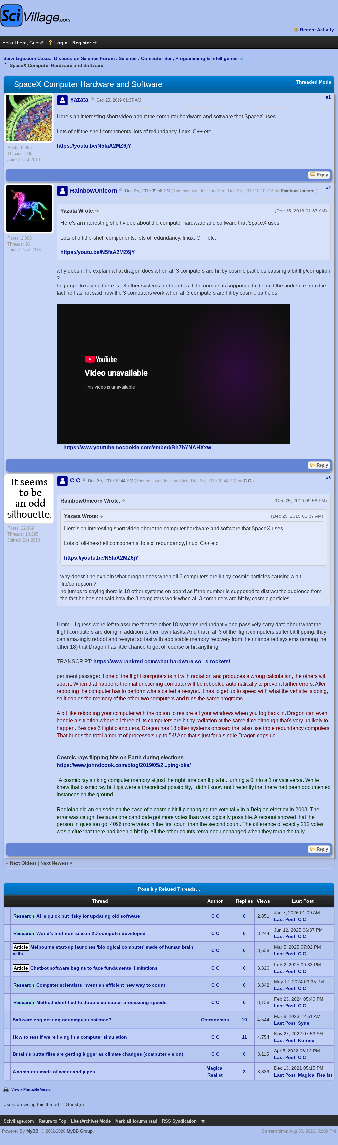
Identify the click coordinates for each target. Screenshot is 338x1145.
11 (244, 1037)
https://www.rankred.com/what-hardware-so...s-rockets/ (161, 661)
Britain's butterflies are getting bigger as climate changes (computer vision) (98, 1054)
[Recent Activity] (313, 29)
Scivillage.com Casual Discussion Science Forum (59, 58)
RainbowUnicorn (298, 191)
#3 (328, 478)
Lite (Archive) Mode (91, 1121)
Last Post (284, 919)
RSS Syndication (179, 1121)
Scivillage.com (19, 1121)
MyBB (32, 1131)
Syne (303, 1023)
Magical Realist (315, 1075)
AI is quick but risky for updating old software (88, 916)
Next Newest (54, 863)
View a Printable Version (32, 1089)
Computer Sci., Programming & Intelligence (189, 58)
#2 (328, 187)
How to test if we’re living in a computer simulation (70, 1037)
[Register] (85, 42)
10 (244, 1019)
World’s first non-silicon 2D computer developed (91, 933)
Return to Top (52, 1121)
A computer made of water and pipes (54, 1071)
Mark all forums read (136, 1121)
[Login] (58, 42)
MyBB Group (80, 1131)
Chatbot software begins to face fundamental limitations (94, 968)
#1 (328, 97)
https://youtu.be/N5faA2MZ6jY (94, 146)
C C (247, 480)
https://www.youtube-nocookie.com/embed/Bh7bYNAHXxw (137, 447)
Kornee (306, 1040)
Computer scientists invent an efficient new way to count (100, 985)
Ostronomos (215, 1019)
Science (128, 58)
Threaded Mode (313, 82)
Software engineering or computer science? (62, 1019)
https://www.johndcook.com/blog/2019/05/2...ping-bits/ (124, 765)
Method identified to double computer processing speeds (101, 1002)
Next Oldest (23, 863)
